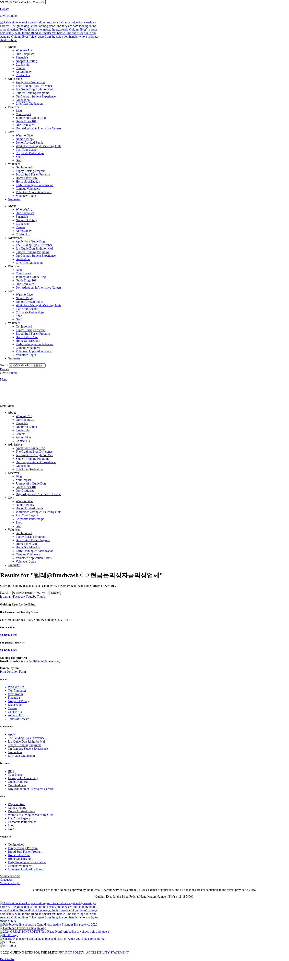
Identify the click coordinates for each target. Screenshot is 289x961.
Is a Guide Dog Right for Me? (34, 89)
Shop (19, 156)
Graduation (23, 100)
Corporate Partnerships (30, 153)
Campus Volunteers (28, 188)
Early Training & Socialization (34, 185)
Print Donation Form (13, 671)
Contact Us (23, 75)
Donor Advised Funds (29, 142)
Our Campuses (25, 54)
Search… (6, 592)
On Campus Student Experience (36, 96)
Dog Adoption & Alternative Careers (38, 128)
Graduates (14, 199)
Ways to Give (24, 135)
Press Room (15, 694)
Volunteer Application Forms (34, 192)
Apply (12, 734)
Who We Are (24, 50)
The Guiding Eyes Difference (34, 85)
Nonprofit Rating (26, 61)
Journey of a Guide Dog (31, 117)
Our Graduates (25, 124)
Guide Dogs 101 (26, 121)
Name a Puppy (25, 139)
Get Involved (24, 167)
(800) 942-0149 (8, 634)
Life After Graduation (29, 103)
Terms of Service (18, 719)
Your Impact (23, 114)
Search (4, 2)
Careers (20, 68)
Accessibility (24, 71)
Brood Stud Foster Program (33, 174)
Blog (19, 110)
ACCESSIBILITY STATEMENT (107, 952)
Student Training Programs (32, 93)
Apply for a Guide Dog (30, 82)
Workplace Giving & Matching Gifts (38, 146)
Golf (18, 160)
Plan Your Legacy (27, 149)
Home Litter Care (27, 178)
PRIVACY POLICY (71, 952)
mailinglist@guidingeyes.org (42, 661)
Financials (22, 57)
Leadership (22, 64)
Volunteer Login (26, 195)
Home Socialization (28, 181)
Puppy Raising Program (30, 171)
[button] (144, 406)
